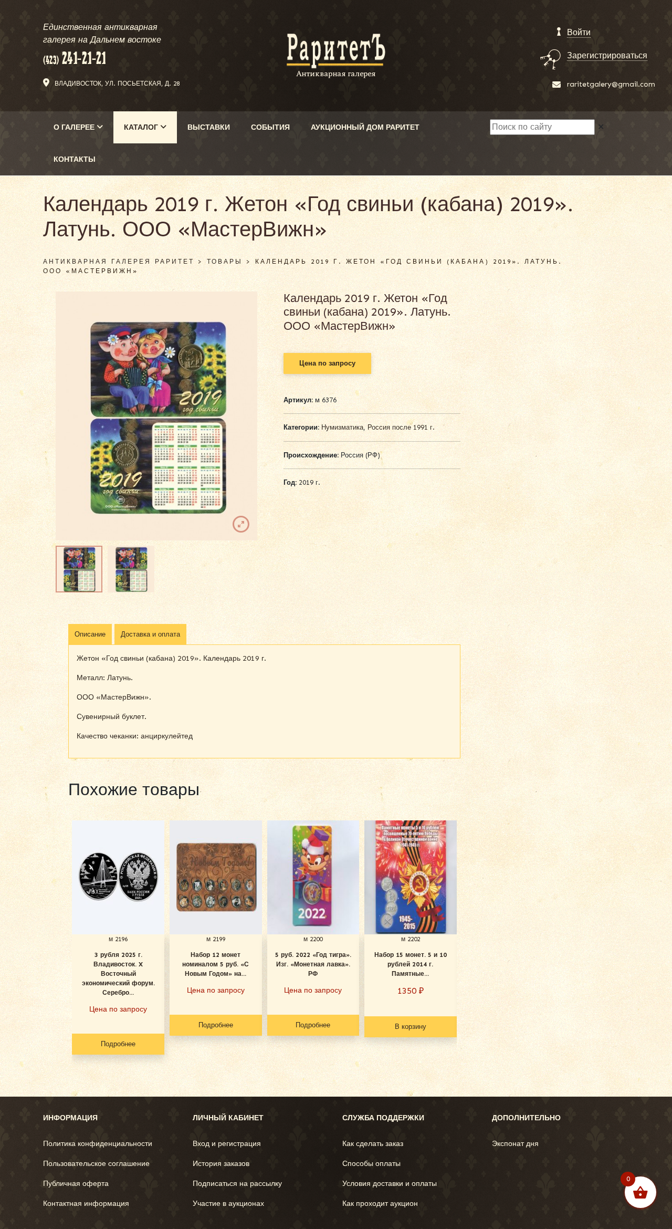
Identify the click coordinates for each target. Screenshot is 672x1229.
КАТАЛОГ (142, 127)
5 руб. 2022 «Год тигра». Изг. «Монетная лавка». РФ (313, 964)
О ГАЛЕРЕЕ (75, 127)
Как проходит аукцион (380, 1203)
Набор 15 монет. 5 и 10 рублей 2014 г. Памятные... (410, 964)
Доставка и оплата (150, 634)
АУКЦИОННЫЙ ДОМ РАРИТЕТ (365, 127)
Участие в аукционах (228, 1203)
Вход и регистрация (227, 1143)
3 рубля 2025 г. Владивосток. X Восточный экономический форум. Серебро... (118, 973)
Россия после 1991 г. (401, 427)
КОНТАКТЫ (75, 159)
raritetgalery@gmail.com (611, 84)
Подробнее (118, 1044)
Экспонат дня (515, 1143)
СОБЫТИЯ (270, 127)
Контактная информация (86, 1203)
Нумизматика (342, 427)
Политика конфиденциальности (97, 1143)
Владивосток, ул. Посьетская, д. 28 (117, 83)
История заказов (221, 1163)
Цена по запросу (327, 363)
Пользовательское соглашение (96, 1163)
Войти (579, 32)
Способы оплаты (371, 1163)
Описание (90, 634)
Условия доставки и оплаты (389, 1183)
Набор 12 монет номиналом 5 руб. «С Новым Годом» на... (215, 964)
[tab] (90, 634)
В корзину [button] (410, 1026)
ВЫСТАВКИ (208, 127)
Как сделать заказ (372, 1143)
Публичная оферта (76, 1183)
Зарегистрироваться (607, 55)
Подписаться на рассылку (237, 1183)
